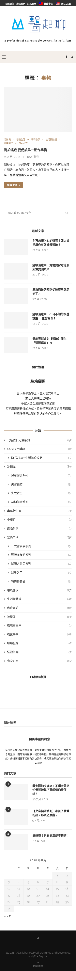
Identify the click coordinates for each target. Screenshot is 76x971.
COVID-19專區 (39, 448)
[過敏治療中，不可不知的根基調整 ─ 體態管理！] (16, 320)
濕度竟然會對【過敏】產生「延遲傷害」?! (49, 341)
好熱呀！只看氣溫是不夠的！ (50, 835)
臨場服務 (39, 643)
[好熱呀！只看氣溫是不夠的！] (16, 842)
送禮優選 (39, 652)
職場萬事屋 (39, 625)
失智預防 (41, 484)
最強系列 (39, 528)
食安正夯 (23, 143)
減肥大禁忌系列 (41, 563)
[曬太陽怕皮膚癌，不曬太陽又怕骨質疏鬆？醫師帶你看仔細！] (16, 792)
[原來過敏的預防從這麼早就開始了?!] (16, 296)
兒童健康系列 (41, 475)
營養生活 (20, 139)
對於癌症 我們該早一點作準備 (25, 150)
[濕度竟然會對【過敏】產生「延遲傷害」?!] (16, 345)
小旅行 (39, 519)
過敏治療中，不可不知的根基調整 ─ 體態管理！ (50, 316)
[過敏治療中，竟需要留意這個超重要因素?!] (16, 271)
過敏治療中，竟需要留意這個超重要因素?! (50, 267)
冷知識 (7, 139)
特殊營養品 (41, 581)
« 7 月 (8, 916)
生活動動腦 (51, 139)
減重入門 (41, 572)
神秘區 (39, 616)
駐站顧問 (31, 3)
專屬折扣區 (39, 510)
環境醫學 (35, 139)
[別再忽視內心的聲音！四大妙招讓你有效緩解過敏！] (16, 247)
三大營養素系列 (41, 546)
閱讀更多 (12, 185)
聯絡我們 (20, 3)
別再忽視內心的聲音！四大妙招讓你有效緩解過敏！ (50, 242)
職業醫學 (8, 143)
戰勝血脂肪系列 (41, 554)
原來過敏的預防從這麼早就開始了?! (50, 292)
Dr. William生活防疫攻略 (41, 457)
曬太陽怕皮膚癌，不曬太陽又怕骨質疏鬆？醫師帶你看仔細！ (50, 790)
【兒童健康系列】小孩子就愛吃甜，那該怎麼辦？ (50, 813)
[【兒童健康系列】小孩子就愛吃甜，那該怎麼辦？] (16, 817)
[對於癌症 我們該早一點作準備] (38, 109)
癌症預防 (39, 607)
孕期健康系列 (41, 502)
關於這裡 (9, 3)
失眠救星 (41, 493)
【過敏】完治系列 (39, 440)
